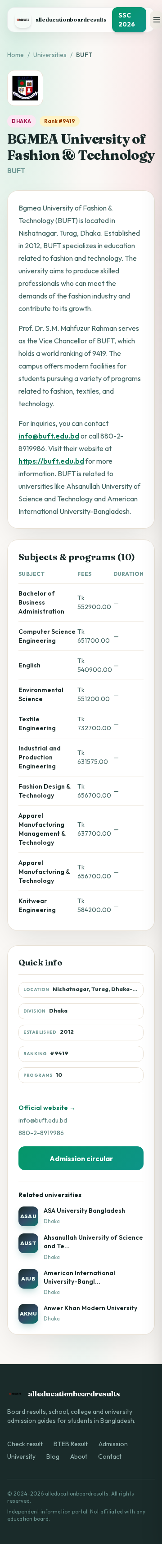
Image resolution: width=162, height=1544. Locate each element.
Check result (25, 1444)
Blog (52, 1456)
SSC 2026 (126, 19)
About (78, 1456)
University (21, 1456)
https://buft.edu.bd (51, 460)
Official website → (47, 1108)
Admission (113, 1444)
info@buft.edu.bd (48, 435)
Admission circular (81, 1158)
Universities (50, 55)
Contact (110, 1456)
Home (15, 55)
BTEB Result (71, 1444)
